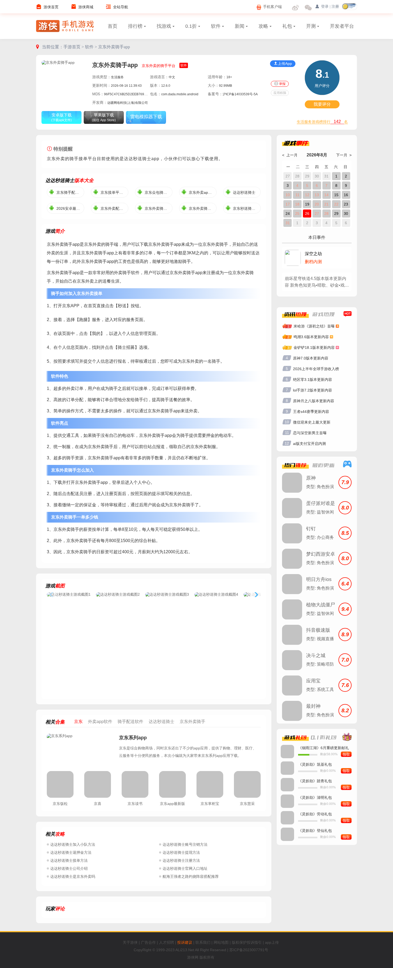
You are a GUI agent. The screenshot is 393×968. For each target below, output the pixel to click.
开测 (311, 26)
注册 (335, 7)
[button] (255, 594)
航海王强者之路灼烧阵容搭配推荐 (191, 876)
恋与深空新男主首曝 (310, 433)
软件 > (91, 47)
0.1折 (191, 26)
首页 (112, 26)
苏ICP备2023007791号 (248, 950)
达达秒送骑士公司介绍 (69, 868)
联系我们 (202, 942)
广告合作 (148, 942)
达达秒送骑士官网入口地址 (185, 868)
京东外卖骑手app (114, 47)
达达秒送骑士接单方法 (69, 860)
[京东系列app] (80, 750)
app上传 (272, 942)
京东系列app (133, 737)
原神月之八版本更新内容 (313, 401)
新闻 (239, 26)
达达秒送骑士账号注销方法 (185, 844)
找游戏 (164, 26)
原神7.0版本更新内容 (310, 358)
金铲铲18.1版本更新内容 (314, 347)
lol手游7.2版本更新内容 (312, 390)
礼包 (287, 26)
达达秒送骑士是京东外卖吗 (72, 876)
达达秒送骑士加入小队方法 (72, 844)
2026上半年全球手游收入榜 (316, 369)
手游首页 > (74, 47)
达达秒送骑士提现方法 (181, 852)
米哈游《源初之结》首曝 (314, 326)
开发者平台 (342, 26)
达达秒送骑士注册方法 (181, 860)
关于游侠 (130, 942)
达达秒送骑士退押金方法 (70, 852)
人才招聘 (166, 942)
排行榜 (135, 26)
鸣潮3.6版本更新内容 (311, 337)
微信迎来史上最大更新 (311, 422)
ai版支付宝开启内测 (309, 443)
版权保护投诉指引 (247, 942)
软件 (216, 26)
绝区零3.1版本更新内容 (312, 379)
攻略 (263, 26)
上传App (285, 63)
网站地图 (221, 942)
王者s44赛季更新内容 (311, 411)
